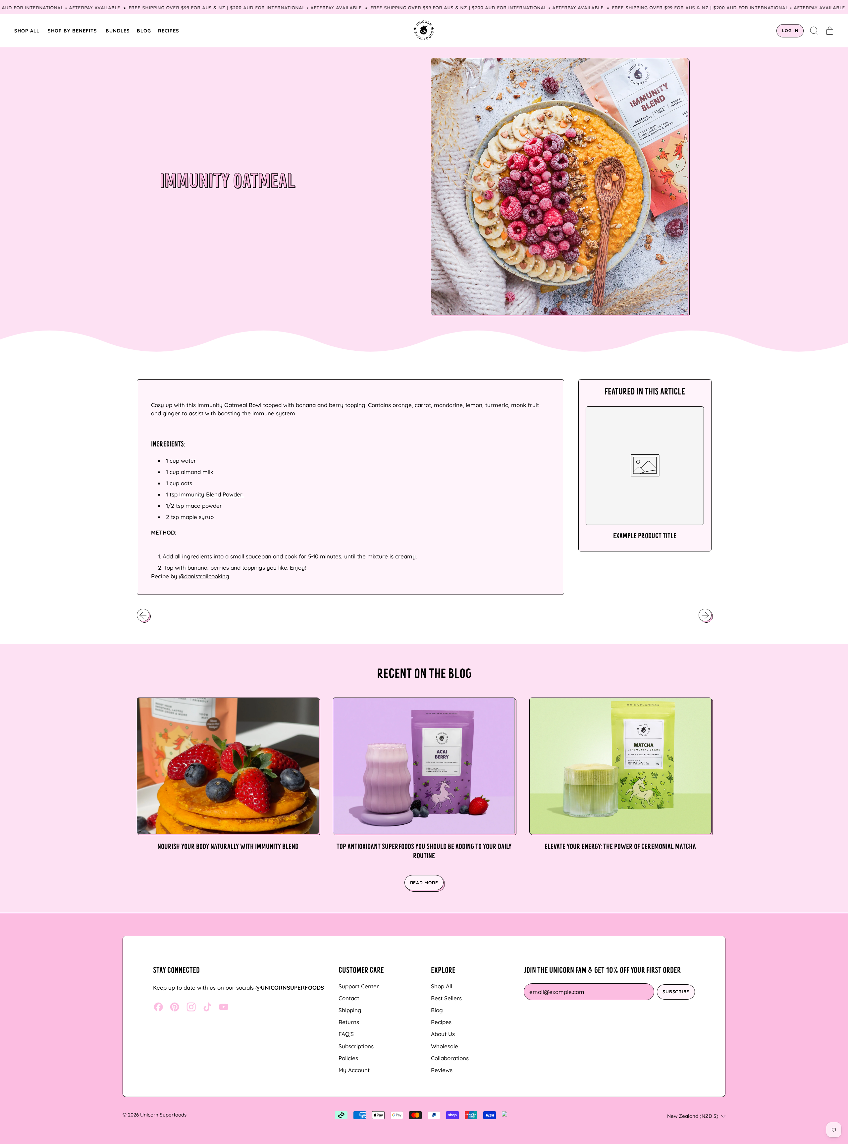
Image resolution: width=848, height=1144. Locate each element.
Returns (349, 1021)
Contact (349, 998)
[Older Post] (143, 615)
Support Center (359, 986)
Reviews (441, 1069)
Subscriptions (356, 1046)
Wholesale (444, 1046)
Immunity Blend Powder (211, 494)
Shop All (441, 986)
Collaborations (450, 1058)
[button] (814, 30)
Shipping (350, 1010)
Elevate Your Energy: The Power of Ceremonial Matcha (620, 847)
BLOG (144, 30)
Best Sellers (446, 998)
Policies (348, 1058)
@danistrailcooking (204, 576)
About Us (443, 1033)
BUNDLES (118, 30)
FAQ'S (346, 1033)
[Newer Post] (705, 615)
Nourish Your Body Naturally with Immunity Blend (227, 847)
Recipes (441, 1021)
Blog (437, 1010)
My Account (354, 1069)
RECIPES (168, 30)
